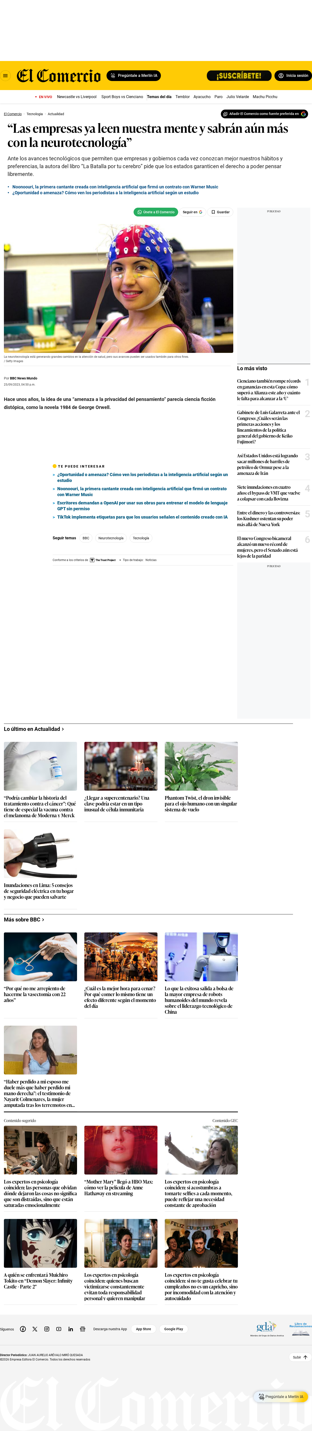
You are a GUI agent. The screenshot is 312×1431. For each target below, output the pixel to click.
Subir (297, 1357)
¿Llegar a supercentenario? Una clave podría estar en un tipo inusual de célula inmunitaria (116, 804)
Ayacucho (202, 96)
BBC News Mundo (23, 378)
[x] (35, 1329)
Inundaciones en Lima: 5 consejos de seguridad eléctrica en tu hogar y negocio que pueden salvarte (39, 891)
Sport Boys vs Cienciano (122, 96)
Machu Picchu (265, 96)
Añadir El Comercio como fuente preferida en (264, 114)
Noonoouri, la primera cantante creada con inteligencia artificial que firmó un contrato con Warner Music (115, 186)
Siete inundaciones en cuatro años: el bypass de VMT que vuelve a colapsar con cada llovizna (268, 492)
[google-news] (83, 1329)
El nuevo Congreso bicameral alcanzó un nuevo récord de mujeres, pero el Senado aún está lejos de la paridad (267, 547)
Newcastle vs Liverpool (77, 96)
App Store (143, 1329)
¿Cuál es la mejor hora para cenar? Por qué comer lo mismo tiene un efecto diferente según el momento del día (120, 997)
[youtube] (59, 1329)
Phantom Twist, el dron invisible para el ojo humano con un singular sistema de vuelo (201, 804)
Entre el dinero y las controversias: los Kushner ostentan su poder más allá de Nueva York (268, 518)
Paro (218, 96)
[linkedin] (71, 1329)
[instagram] (47, 1329)
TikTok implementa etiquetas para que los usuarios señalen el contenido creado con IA (142, 517)
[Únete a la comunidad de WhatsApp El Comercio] (156, 212)
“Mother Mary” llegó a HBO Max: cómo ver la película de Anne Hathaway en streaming (118, 1187)
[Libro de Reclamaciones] (301, 1329)
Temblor (183, 96)
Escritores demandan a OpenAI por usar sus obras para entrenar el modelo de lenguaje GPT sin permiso (142, 505)
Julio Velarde (237, 96)
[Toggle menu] (5, 75)
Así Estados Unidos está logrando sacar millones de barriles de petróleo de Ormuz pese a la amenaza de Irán (267, 464)
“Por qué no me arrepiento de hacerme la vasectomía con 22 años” (35, 994)
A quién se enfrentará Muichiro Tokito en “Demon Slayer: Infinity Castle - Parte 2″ (38, 1281)
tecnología (141, 538)
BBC (86, 538)
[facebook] (23, 1329)
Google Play (173, 1329)
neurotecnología (111, 538)
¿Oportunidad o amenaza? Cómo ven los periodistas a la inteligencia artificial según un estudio (105, 192)
